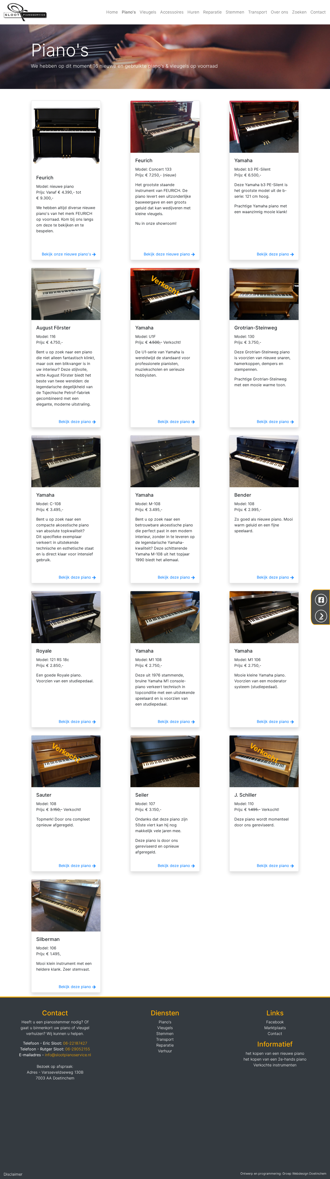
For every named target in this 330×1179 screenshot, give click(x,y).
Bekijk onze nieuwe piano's (67, 254)
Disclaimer (13, 1174)
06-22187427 (75, 1043)
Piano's (129, 12)
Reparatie (212, 12)
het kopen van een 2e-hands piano (275, 1059)
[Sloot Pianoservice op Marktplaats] (321, 615)
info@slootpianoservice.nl (68, 1054)
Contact (318, 12)
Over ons (279, 12)
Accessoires (172, 12)
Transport (257, 12)
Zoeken (299, 12)
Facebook (275, 1021)
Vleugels (148, 12)
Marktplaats (275, 1027)
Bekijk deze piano (273, 254)
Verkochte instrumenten (274, 1065)
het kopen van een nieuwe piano (275, 1053)
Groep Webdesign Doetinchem (304, 1173)
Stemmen (235, 12)
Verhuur (165, 1050)
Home (112, 12)
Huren (193, 12)
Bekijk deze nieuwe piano (167, 254)
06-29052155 (77, 1049)
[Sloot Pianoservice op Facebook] (321, 599)
